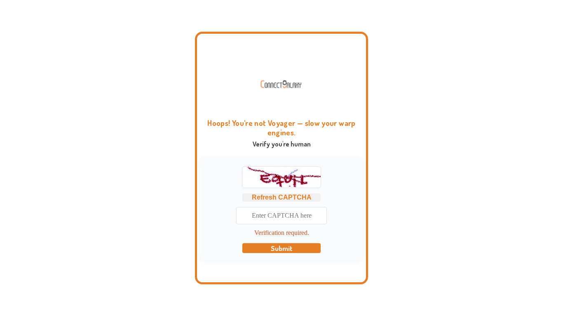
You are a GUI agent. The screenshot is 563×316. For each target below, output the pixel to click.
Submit (282, 248)
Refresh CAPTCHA (282, 197)
